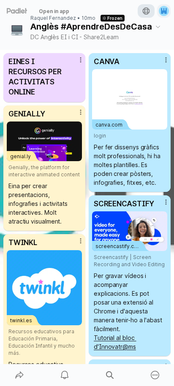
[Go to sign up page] (164, 11)
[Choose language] (146, 11)
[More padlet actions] (154, 375)
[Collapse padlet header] (157, 26)
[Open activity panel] (64, 375)
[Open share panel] (19, 375)
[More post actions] (75, 63)
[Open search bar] (109, 375)
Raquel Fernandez (53, 18)
